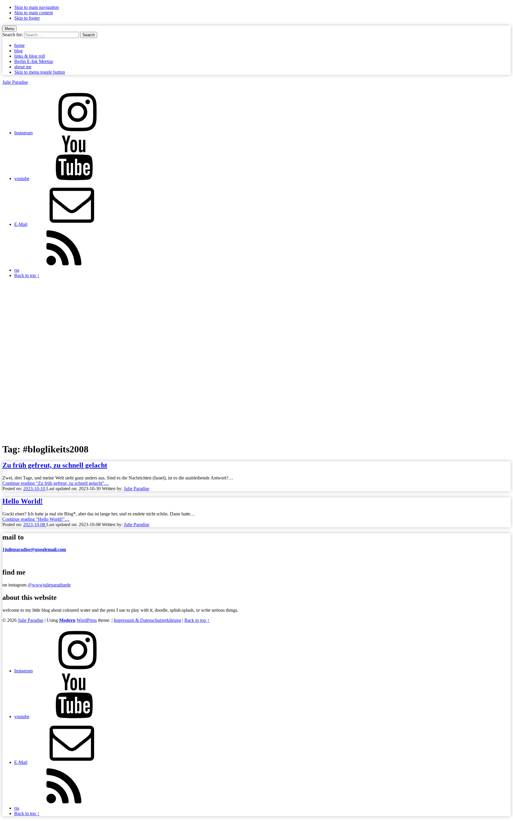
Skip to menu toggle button (39, 72)
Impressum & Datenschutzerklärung (147, 620)
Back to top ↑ (197, 620)
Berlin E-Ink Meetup (33, 61)
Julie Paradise (15, 82)
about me (22, 66)
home (19, 45)
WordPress (87, 620)
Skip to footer (27, 18)
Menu (9, 28)
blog (18, 50)
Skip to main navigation (36, 7)
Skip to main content (33, 12)
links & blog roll (29, 56)
